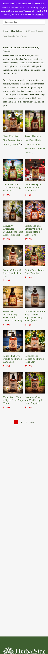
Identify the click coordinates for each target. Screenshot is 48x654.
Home (5, 31)
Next (32, 422)
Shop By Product (18, 31)
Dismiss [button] (40, 15)
